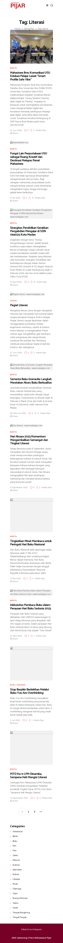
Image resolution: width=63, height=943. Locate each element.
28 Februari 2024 (18, 413)
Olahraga (17, 889)
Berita (13, 68)
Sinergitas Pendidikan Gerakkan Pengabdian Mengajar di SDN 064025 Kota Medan (29, 231)
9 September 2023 (19, 487)
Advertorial (17, 831)
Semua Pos (29, 29)
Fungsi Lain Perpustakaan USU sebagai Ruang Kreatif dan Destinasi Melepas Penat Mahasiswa (28, 159)
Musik (15, 884)
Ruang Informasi (20, 898)
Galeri (15, 855)
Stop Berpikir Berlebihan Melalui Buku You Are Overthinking (29, 691)
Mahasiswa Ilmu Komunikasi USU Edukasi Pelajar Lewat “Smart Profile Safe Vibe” (30, 76)
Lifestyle (16, 879)
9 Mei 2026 (15, 198)
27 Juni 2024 (16, 352)
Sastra (15, 903)
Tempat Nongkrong (21, 912)
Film (14, 846)
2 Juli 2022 (15, 720)
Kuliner (16, 874)
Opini (15, 893)
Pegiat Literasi (19, 305)
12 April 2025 (16, 282)
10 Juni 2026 (16, 130)
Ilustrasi (16, 865)
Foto (14, 850)
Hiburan (21, 685)
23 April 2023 (16, 636)
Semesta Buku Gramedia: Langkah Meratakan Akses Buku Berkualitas (31, 381)
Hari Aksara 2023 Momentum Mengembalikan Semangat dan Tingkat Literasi (29, 440)
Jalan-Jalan (17, 870)
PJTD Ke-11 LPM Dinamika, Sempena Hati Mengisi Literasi (28, 775)
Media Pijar (41, 130)
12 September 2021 (19, 798)
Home (17, 28)
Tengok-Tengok (19, 917)
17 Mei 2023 (15, 578)
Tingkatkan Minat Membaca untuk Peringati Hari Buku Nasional (31, 543)
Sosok (13, 301)
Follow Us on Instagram (31, 929)
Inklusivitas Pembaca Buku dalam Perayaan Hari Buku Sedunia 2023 (31, 606)
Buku (12, 685)
